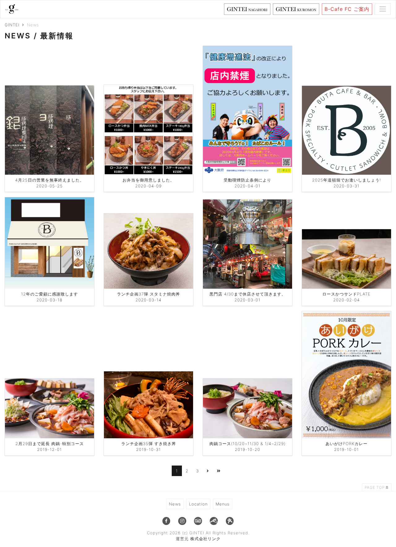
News (175, 503)
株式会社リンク (205, 538)
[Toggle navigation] (383, 9)
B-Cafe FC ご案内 (347, 9)
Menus (223, 503)
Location (198, 503)
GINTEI (12, 24)
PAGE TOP (375, 487)
